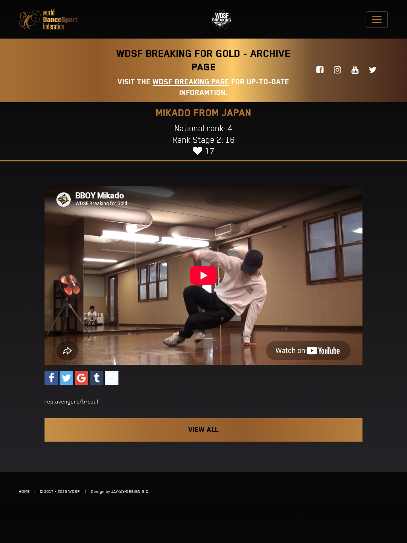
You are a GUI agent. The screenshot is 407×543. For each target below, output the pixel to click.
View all (203, 429)
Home (24, 491)
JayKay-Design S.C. (130, 491)
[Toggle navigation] (377, 19)
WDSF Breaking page (191, 81)
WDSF (74, 491)
